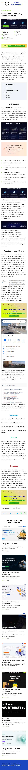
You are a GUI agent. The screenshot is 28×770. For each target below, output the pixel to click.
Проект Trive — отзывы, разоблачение (9, 544)
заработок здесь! (20, 45)
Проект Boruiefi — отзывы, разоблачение (10, 602)
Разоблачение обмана (12, 90)
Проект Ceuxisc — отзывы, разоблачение (10, 573)
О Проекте (9, 88)
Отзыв (8, 95)
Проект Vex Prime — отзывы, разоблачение (11, 749)
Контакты (8, 93)
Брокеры (6, 26)
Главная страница (6, 10)
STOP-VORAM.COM (16, 4)
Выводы (8, 97)
